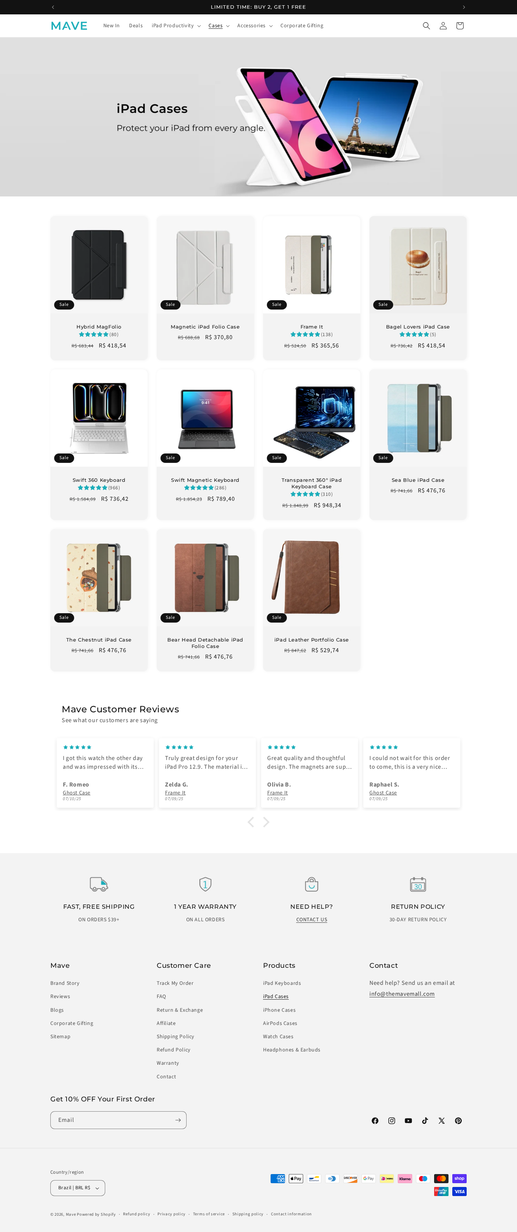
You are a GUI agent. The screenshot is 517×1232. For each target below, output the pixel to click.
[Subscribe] (178, 1120)
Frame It (312, 327)
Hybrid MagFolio (98, 327)
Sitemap (60, 1036)
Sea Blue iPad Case (418, 480)
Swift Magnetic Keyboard (205, 480)
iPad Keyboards (282, 983)
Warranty (168, 1063)
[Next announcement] (464, 7)
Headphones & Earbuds (292, 1050)
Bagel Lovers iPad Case (418, 327)
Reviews (60, 996)
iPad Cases (276, 996)
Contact (166, 1077)
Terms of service (209, 1214)
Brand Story (65, 983)
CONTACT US (311, 920)
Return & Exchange (180, 1010)
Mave (71, 1214)
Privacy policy (171, 1214)
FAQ (161, 996)
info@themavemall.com (402, 994)
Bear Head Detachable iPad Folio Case (205, 643)
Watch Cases (278, 1036)
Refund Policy (174, 1050)
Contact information (291, 1214)
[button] (175, 26)
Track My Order (175, 983)
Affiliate (166, 1023)
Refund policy (136, 1214)
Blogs (57, 1010)
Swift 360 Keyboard (99, 480)
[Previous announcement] (53, 7)
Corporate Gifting (71, 1023)
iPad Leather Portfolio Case (311, 640)
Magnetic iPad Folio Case (205, 327)
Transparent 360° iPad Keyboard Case (312, 483)
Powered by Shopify (96, 1214)
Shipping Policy (176, 1036)
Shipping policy (248, 1214)
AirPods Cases (280, 1023)
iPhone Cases (279, 1010)
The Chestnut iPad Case (99, 640)
